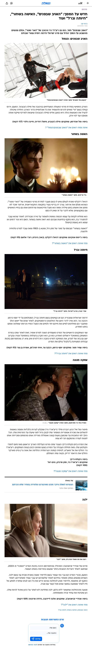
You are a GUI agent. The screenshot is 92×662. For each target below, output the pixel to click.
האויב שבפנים (82, 610)
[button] (80, 3)
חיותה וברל (62, 610)
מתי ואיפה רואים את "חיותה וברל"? (70, 354)
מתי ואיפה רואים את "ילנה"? (74, 605)
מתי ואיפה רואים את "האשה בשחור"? (69, 243)
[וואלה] (46, 3)
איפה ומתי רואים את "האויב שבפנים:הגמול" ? (66, 128)
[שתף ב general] (7, 3)
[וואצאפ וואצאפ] (11, 3)
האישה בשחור (72, 610)
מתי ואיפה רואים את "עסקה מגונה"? (70, 471)
